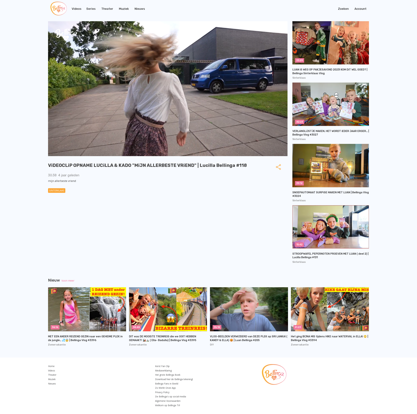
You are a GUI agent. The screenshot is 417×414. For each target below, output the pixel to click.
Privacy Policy (162, 392)
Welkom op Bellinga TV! (167, 405)
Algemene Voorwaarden (167, 400)
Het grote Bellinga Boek (167, 374)
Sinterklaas (56, 190)
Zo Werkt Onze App (165, 387)
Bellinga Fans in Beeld (166, 383)
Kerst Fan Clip (162, 366)
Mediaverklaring (163, 370)
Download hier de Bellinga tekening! (174, 379)
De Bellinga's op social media (170, 396)
